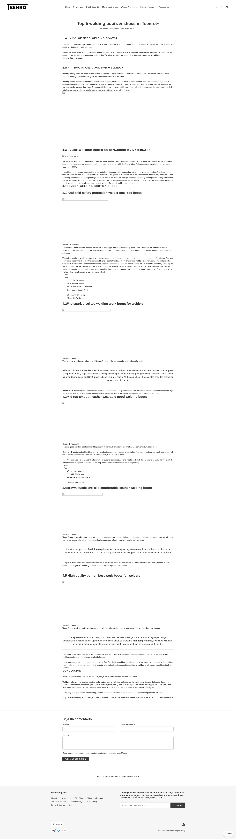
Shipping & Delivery (95, 798)
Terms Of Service (58, 805)
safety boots (75, 74)
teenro (165, 831)
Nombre (65, 724)
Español (56, 824)
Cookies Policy (76, 802)
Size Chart (79, 798)
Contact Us (66, 798)
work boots (86, 361)
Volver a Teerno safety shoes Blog (120, 776)
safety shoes (88, 82)
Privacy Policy (91, 802)
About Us (55, 798)
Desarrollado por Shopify (176, 831)
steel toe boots (79, 247)
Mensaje (65, 735)
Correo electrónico (127, 724)
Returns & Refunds (58, 802)
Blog (70, 805)
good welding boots (78, 447)
